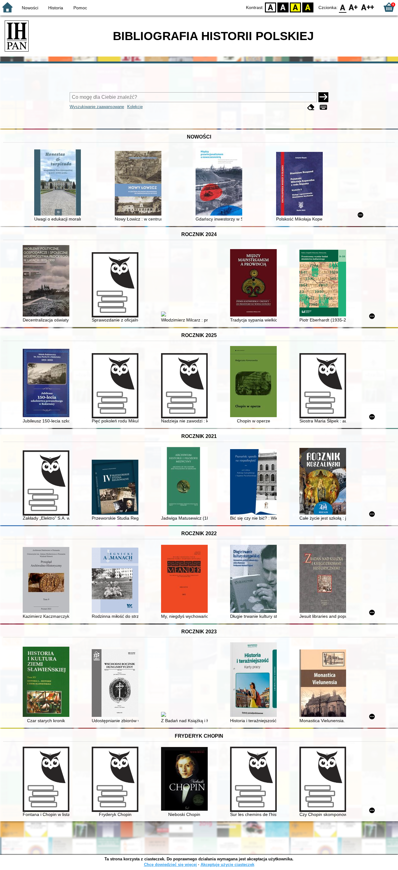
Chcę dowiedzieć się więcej (170, 864)
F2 (368, 7)
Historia (55, 7)
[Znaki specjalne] (323, 107)
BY (307, 7)
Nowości (30, 7)
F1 (353, 7)
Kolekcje (135, 106)
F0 (343, 7)
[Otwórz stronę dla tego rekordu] (59, 183)
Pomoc (80, 7)
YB (295, 7)
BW (283, 7)
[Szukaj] (323, 97)
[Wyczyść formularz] (311, 107)
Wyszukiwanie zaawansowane (97, 106)
